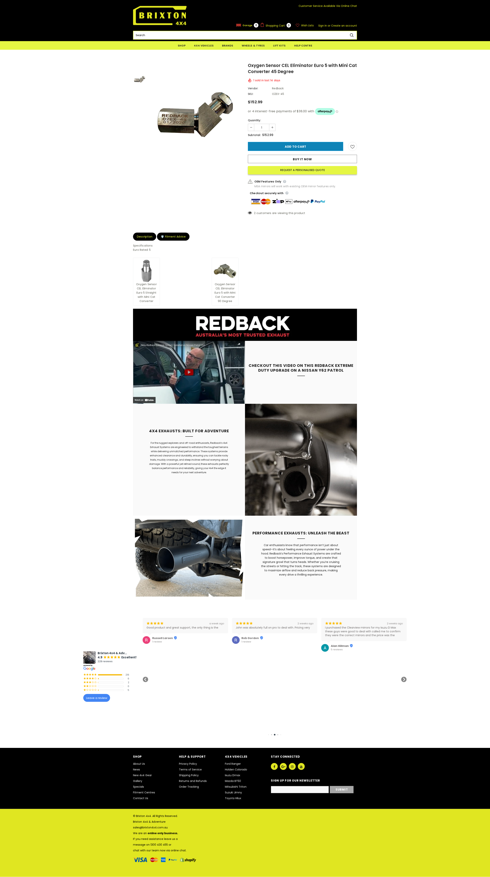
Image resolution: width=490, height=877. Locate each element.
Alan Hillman (340, 646)
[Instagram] (292, 766)
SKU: (250, 94)
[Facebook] (274, 766)
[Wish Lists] (352, 146)
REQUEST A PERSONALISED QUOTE (302, 170)
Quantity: (254, 120)
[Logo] (160, 15)
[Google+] (283, 766)
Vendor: (253, 88)
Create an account (344, 26)
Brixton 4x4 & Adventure (149, 822)
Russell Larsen (162, 638)
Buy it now (302, 159)
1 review (157, 641)
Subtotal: (254, 135)
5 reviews (337, 649)
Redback (278, 88)
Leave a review (96, 698)
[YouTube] (301, 766)
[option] (196, 114)
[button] (247, 25)
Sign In (323, 26)
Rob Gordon (250, 638)
